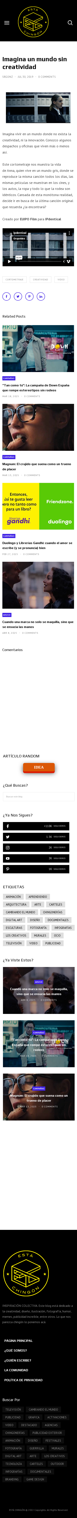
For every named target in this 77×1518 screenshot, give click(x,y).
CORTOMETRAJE (14, 279)
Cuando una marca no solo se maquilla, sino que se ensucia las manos (37, 624)
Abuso (7, 615)
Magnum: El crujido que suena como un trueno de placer (36, 466)
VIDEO (61, 279)
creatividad (40, 279)
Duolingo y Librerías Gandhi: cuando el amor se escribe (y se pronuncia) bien (37, 545)
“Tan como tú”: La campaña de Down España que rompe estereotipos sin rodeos (35, 387)
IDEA (39, 767)
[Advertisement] (38, 1171)
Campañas (9, 378)
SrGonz (8, 77)
